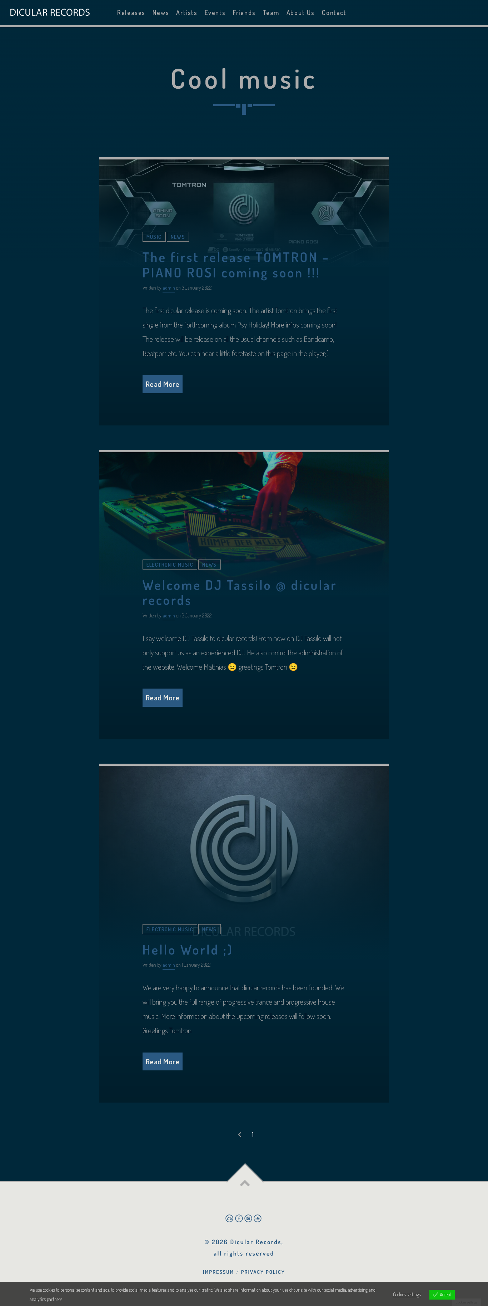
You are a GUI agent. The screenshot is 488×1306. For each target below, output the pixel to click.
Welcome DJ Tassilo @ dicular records (240, 592)
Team (271, 12)
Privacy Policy (263, 1272)
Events (215, 12)
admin (169, 287)
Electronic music (170, 564)
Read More (163, 384)
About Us (301, 12)
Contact (334, 12)
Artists (187, 12)
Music (154, 236)
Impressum (218, 1272)
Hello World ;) (188, 949)
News (161, 12)
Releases (131, 12)
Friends (244, 12)
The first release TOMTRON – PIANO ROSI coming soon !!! (236, 264)
